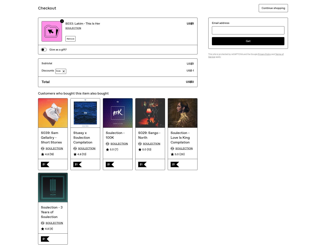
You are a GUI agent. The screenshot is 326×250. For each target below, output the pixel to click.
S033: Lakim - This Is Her (82, 23)
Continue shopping (273, 8)
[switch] (44, 49)
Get (248, 41)
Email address (220, 23)
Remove (70, 39)
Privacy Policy (264, 54)
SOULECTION (73, 28)
